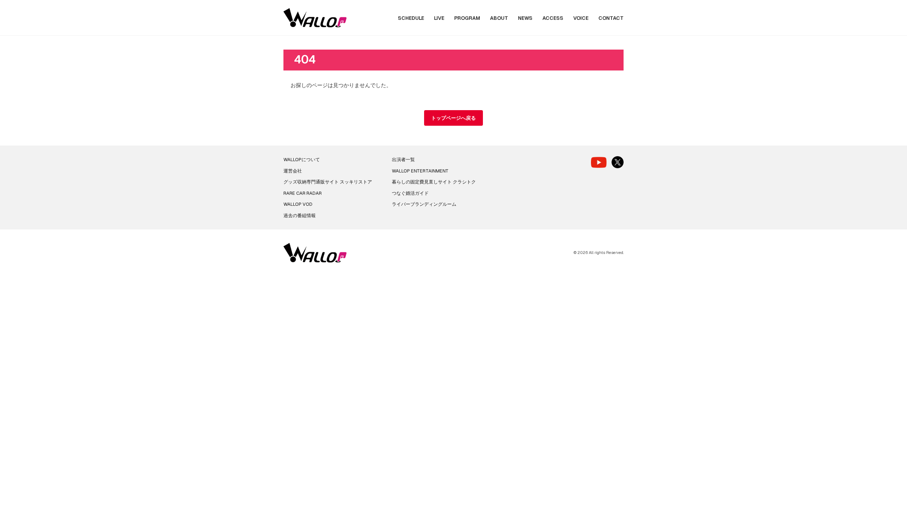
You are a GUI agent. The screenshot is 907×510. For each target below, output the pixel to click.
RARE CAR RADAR (302, 193)
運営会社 (292, 171)
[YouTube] (599, 162)
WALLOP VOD (297, 204)
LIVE (439, 18)
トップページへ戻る (453, 118)
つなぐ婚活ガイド (410, 193)
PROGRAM (467, 18)
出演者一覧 (403, 160)
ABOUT (499, 18)
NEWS (525, 18)
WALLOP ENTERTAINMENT (420, 171)
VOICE (580, 18)
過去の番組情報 (299, 215)
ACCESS (552, 18)
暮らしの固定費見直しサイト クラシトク (434, 182)
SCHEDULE (411, 18)
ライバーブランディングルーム (424, 204)
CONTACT (611, 18)
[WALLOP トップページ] (315, 18)
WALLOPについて (301, 160)
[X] (618, 162)
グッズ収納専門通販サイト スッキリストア (327, 182)
